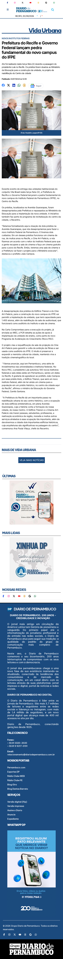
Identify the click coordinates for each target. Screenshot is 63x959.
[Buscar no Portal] (52, 10)
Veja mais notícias (31, 460)
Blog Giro (12, 784)
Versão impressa (15, 806)
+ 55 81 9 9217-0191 (17, 746)
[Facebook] (9, 3)
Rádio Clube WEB (16, 776)
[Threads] (38, 3)
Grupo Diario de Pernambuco (25, 926)
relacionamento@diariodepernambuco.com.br (31, 754)
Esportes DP (13, 771)
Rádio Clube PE (15, 780)
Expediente (13, 819)
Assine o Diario (14, 810)
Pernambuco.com (16, 767)
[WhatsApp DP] (54, 3)
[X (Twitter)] (22, 3)
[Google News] (46, 3)
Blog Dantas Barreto (17, 789)
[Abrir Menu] (8, 9)
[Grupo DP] (31, 949)
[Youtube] (30, 3)
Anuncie (11, 814)
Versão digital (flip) (17, 802)
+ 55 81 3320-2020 (17, 743)
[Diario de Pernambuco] (31, 9)
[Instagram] (15, 3)
